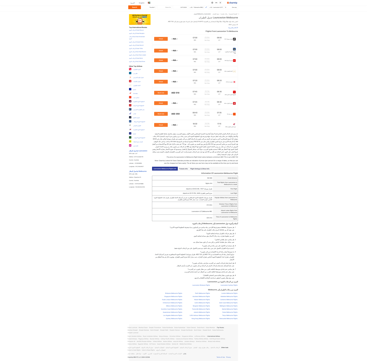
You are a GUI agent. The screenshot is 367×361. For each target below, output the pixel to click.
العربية (132, 3)
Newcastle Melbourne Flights (228, 318)
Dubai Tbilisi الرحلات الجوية (136, 48)
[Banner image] (140, 19)
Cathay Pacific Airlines (168, 339)
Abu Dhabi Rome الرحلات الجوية (137, 61)
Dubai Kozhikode (167, 327)
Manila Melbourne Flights (229, 309)
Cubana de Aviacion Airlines (184, 339)
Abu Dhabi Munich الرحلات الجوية (137, 51)
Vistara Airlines (132, 344)
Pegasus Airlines (143, 339)
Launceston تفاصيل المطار (138, 151)
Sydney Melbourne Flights (174, 318)
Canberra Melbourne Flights (228, 299)
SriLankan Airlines (174, 336)
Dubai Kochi (200, 327)
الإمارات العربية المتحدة (175, 353)
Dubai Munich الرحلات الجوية (136, 45)
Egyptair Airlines (143, 344)
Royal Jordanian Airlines (150, 336)
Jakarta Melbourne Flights (202, 312)
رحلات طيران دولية (204, 347)
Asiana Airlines (167, 341)
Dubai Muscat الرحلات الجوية (136, 30)
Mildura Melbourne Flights (174, 306)
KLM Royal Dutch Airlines (217, 339)
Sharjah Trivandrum (155, 327)
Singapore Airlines (187, 336)
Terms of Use (221, 357)
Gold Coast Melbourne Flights (228, 303)
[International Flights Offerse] (212, 3)
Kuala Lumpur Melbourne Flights (172, 299)
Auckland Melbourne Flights (201, 296)
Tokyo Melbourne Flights (229, 315)
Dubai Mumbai (210, 327)
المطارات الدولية (160, 350)
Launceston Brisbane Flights (201, 285)
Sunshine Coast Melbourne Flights (171, 309)
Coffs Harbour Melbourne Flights (200, 315)
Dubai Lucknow (132, 327)
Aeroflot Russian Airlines (144, 341)
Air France (152, 344)
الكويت (145, 353)
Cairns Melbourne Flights (202, 303)
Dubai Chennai (191, 327)
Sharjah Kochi (207, 330)
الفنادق (195, 347)
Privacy (228, 357)
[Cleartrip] (232, 3)
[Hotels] (216, 3)
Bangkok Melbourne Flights (201, 306)
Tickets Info (183, 169)
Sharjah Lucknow (133, 332)
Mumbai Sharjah (133, 330)
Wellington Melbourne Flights (228, 306)
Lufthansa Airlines (199, 336)
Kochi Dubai (197, 330)
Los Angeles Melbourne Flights (172, 315)
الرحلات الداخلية (215, 347)
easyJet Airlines (178, 341)
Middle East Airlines (186, 344)
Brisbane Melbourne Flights (173, 293)
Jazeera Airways (189, 341)
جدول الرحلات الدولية (147, 347)
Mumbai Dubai (143, 327)
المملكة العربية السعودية (160, 353)
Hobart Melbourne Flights (202, 299)
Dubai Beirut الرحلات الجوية (136, 58)
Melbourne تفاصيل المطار (138, 171)
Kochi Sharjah (154, 330)
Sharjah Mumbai (144, 330)
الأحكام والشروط (233, 27)
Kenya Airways (163, 336)
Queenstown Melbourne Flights (172, 312)
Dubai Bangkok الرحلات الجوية (136, 33)
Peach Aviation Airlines (135, 336)
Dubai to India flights (134, 350)
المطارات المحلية (159, 347)
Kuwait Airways (132, 339)
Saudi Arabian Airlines (164, 344)
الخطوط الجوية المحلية (172, 347)
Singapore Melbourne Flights (173, 296)
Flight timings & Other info (199, 169)
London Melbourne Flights (229, 293)
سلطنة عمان (131, 353)
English (141, 3)
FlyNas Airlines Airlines (201, 339)
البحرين (150, 353)
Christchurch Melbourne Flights (172, 303)
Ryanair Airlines (154, 339)
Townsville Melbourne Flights (201, 309)
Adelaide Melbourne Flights (229, 296)
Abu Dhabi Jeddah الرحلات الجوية (137, 55)
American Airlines (201, 341)
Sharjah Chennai (175, 330)
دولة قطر (138, 353)
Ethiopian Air (131, 341)
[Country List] (149, 3)
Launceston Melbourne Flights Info (164, 168)
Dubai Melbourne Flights (229, 312)
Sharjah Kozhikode (187, 330)
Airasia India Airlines (214, 341)
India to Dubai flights (148, 350)
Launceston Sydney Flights (229, 285)
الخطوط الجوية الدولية (134, 347)
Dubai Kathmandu (218, 330)
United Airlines (157, 341)
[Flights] (220, 3)
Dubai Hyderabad (179, 327)
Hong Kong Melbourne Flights (201, 318)
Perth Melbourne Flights (202, 293)
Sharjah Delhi (164, 330)
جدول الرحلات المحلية (186, 347)
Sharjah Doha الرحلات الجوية (136, 42)
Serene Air (175, 344)
